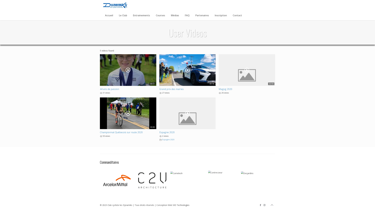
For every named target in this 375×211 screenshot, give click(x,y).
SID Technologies (181, 205)
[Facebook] (260, 205)
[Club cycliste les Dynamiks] (115, 5)
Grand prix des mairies (171, 89)
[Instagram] (264, 205)
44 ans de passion (109, 89)
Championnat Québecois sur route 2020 (121, 132)
